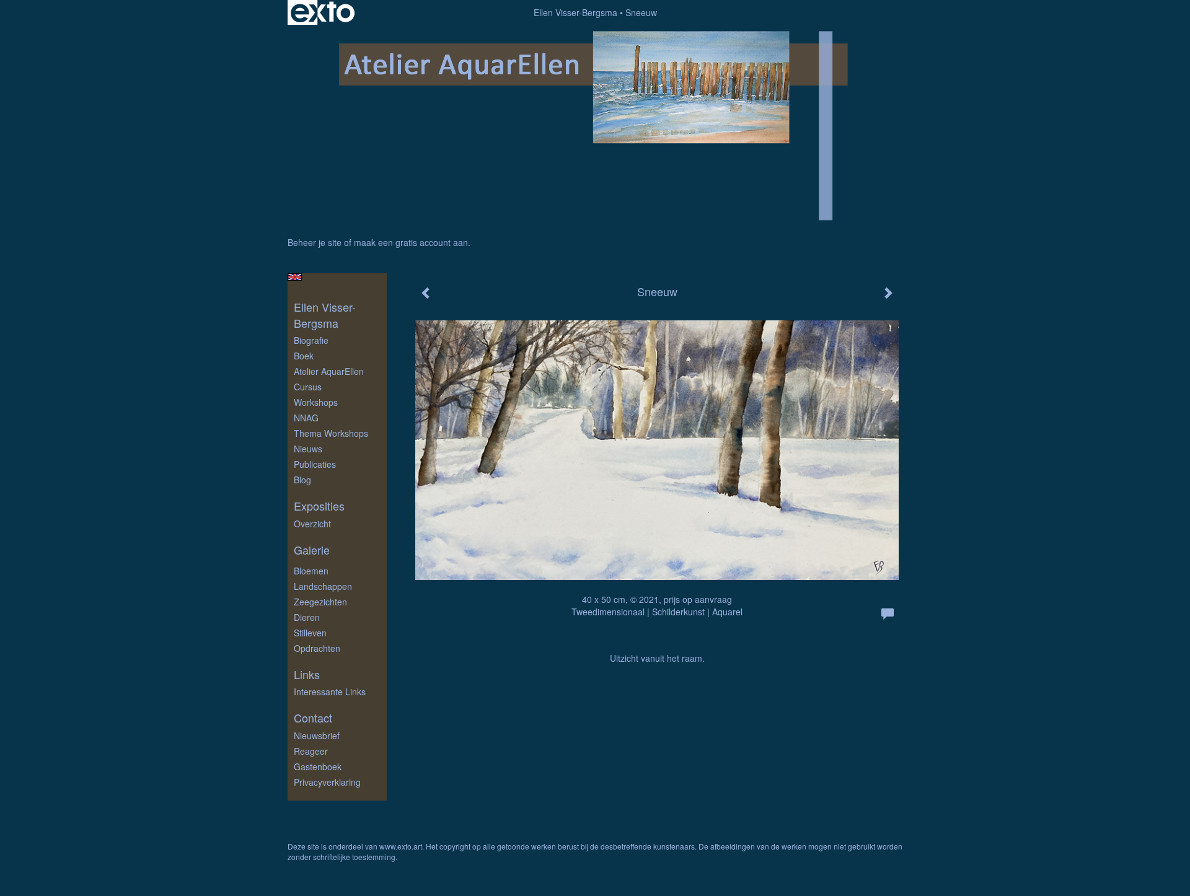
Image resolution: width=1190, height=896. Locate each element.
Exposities (319, 506)
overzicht (312, 523)
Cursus (308, 386)
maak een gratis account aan (411, 242)
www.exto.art (400, 846)
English (295, 277)
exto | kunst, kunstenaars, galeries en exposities (323, 12)
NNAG (306, 417)
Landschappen (323, 586)
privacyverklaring (327, 782)
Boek (304, 355)
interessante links (330, 691)
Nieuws (308, 448)
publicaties (315, 464)
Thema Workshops (331, 433)
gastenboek (318, 766)
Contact (313, 718)
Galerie (312, 550)
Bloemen (311, 570)
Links (307, 674)
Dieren (307, 617)
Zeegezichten (320, 601)
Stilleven (310, 632)
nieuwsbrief (317, 735)
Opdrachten (317, 648)
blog (302, 479)
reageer (311, 751)
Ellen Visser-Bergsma (575, 12)
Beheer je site (315, 242)
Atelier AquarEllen (329, 371)
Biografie (311, 340)
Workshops (316, 402)
